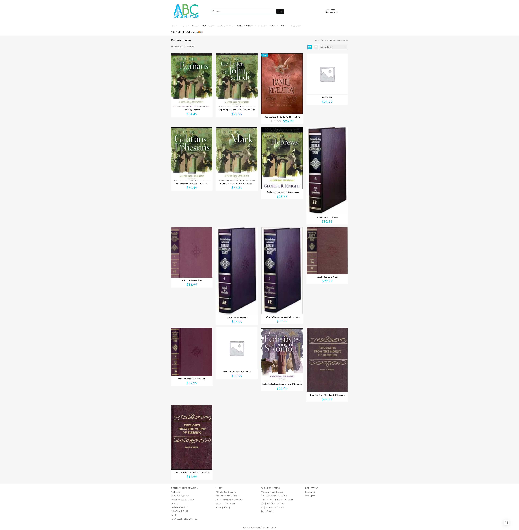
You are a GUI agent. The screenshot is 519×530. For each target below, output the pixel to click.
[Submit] (280, 11)
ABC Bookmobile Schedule (229, 499)
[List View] (316, 47)
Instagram (310, 495)
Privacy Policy (223, 507)
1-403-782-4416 (179, 507)
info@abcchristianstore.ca (184, 519)
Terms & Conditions (226, 503)
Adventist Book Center (227, 495)
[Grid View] (309, 47)
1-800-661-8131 (179, 511)
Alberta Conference (226, 492)
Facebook (310, 492)
